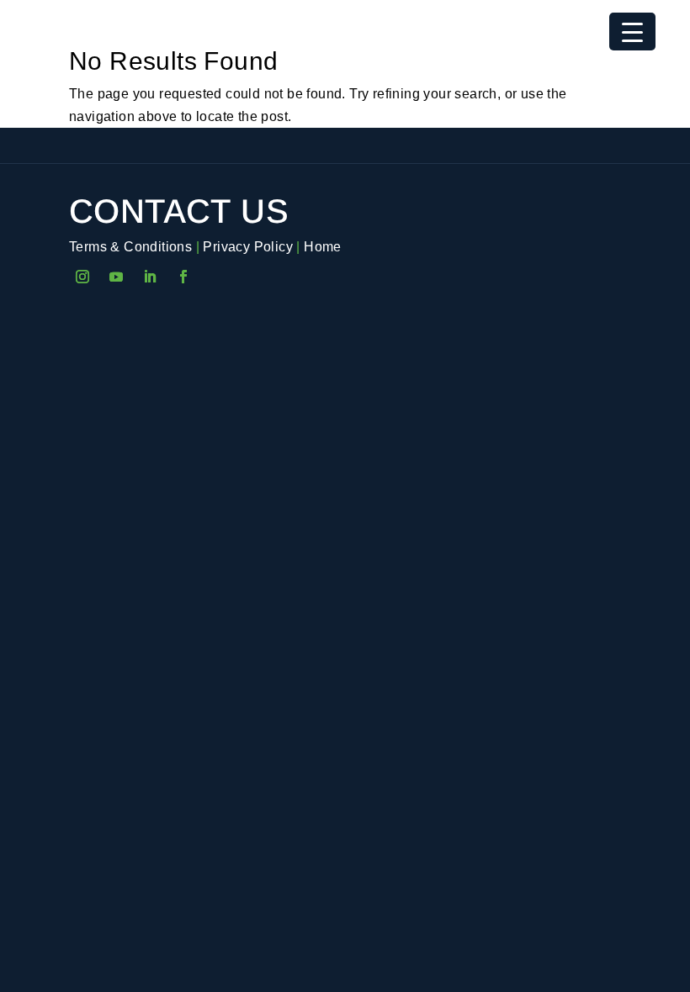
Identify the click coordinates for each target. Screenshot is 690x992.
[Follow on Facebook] (183, 276)
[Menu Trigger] (632, 31)
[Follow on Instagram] (82, 276)
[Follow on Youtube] (116, 276)
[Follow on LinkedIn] (149, 276)
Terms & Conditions (130, 247)
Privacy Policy (248, 247)
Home (323, 247)
